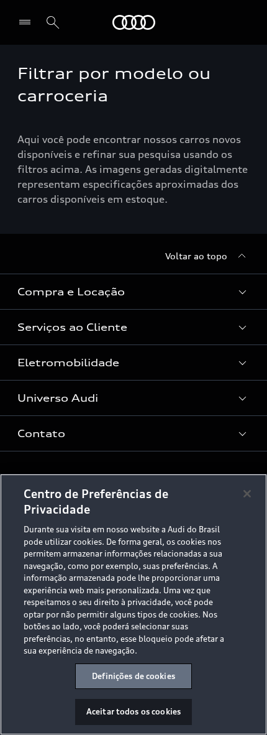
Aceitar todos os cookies (133, 711)
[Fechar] (247, 493)
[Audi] (133, 22)
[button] (133, 292)
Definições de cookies (133, 676)
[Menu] (27, 22)
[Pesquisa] (53, 22)
